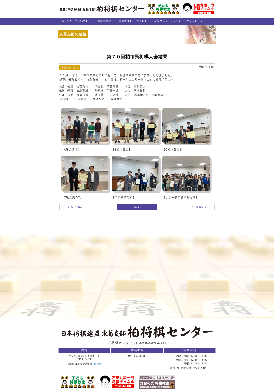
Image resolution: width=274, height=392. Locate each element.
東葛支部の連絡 (69, 67)
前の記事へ (76, 207)
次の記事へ (198, 207)
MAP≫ (98, 363)
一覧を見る (137, 207)
